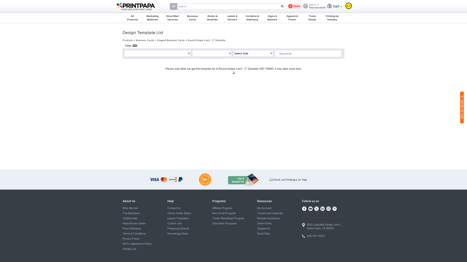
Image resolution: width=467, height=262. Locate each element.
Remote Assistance (268, 218)
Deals (296, 6)
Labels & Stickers (232, 18)
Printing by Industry (332, 18)
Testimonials (130, 218)
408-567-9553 (316, 235)
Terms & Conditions (134, 233)
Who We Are (130, 208)
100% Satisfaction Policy (137, 243)
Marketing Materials (152, 18)
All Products (132, 18)
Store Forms (264, 223)
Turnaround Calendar (270, 213)
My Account (264, 208)
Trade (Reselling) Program (228, 218)
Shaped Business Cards (171, 40)
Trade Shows (312, 18)
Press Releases (132, 228)
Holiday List (129, 248)
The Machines (131, 213)
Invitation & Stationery (252, 18)
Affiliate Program (222, 208)
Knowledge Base (177, 233)
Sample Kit (263, 228)
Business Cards (192, 18)
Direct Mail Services (172, 18)
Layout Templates (178, 218)
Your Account (317, 6)
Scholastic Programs (224, 223)
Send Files (263, 233)
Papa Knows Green (134, 223)
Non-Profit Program (224, 213)
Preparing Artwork (178, 228)
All (173, 6)
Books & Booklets (212, 18)
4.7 (349, 5)
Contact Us (174, 208)
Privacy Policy (131, 238)
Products (128, 40)
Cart (336, 6)
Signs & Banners (272, 18)
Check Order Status (179, 213)
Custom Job (174, 223)
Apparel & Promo (292, 18)
